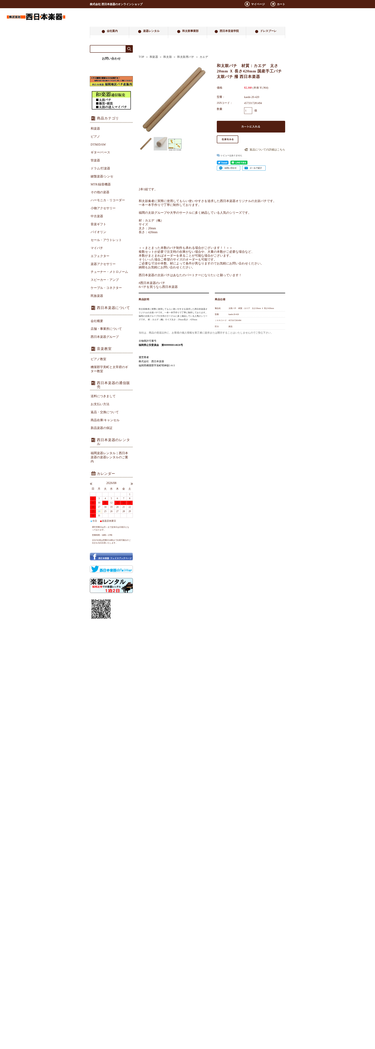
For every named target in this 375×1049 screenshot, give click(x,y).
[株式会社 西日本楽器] (36, 23)
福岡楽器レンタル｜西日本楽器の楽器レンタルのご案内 (109, 457)
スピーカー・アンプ (105, 279)
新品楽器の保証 (101, 428)
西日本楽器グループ (105, 336)
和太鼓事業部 (190, 30)
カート (281, 4)
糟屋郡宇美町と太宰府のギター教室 (109, 369)
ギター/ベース (100, 152)
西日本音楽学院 (229, 30)
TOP (141, 56)
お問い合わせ (111, 58)
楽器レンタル (151, 30)
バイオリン (98, 232)
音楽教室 (104, 349)
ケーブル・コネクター (106, 287)
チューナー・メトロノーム (109, 271)
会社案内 (112, 30)
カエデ (204, 56)
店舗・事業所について (106, 328)
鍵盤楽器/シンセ (102, 176)
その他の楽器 (100, 192)
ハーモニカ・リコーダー (108, 200)
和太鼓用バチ (185, 56)
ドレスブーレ (268, 30)
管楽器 (95, 160)
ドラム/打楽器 (100, 168)
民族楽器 (97, 295)
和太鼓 (167, 56)
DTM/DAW (98, 144)
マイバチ (97, 248)
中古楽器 (97, 216)
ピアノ (95, 136)
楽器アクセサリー (103, 264)
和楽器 (154, 56)
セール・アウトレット (106, 240)
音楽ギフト (98, 224)
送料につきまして (103, 396)
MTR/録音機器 (101, 184)
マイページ (258, 4)
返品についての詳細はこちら (267, 149)
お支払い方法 (100, 404)
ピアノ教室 (98, 359)
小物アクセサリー (103, 208)
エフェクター (100, 256)
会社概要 (97, 321)
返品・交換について (105, 412)
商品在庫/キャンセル (105, 420)
